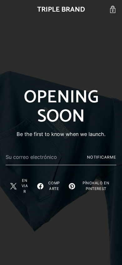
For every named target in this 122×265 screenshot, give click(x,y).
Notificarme (101, 157)
